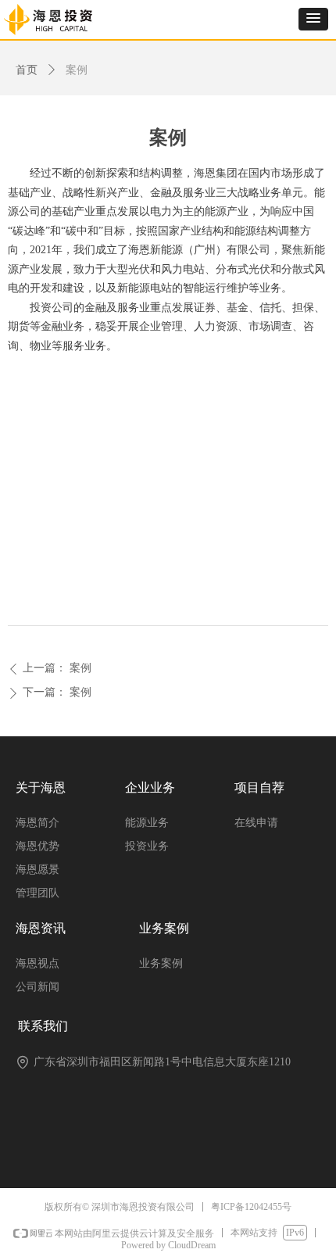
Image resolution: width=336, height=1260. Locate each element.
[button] (313, 19)
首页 (27, 70)
